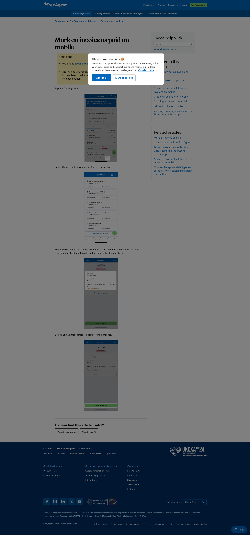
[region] (126, 69)
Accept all (101, 77)
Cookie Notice (146, 70)
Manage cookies (124, 77)
